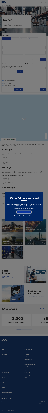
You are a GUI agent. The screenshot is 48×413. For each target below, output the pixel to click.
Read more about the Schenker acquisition (23, 215)
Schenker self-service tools (24, 212)
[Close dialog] (41, 193)
